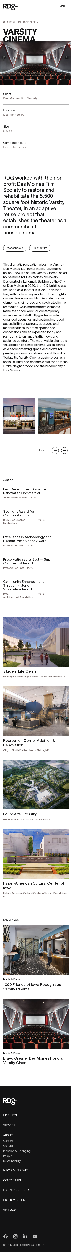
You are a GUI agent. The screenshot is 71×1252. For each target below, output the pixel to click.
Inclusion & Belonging (17, 1151)
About (8, 1135)
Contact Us (12, 1180)
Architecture (40, 247)
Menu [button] (63, 6)
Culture (8, 1145)
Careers (8, 1140)
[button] (55, 450)
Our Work (9, 22)
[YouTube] (35, 1236)
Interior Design (28, 22)
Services (10, 1125)
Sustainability (12, 1161)
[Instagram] (15, 1236)
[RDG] (16, 7)
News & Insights (16, 1170)
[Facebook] (5, 1236)
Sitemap (9, 1210)
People (7, 1156)
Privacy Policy (14, 1200)
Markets (10, 1115)
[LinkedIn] (25, 1236)
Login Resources (16, 1190)
